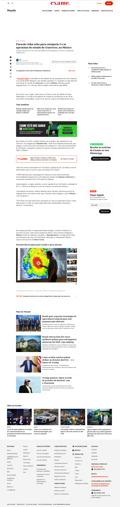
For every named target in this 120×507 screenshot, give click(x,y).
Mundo (11, 10)
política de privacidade (45, 504)
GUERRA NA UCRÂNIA (68, 11)
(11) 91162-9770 (99, 469)
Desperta (78, 464)
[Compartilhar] (76, 284)
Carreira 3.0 (78, 461)
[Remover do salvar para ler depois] (11, 77)
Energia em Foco (59, 466)
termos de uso (21, 504)
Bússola (56, 460)
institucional (11, 504)
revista (77, 450)
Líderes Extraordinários (61, 473)
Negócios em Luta (59, 476)
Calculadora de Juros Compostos (43, 475)
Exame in (78, 457)
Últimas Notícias (12, 453)
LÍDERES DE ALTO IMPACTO (12, 458)
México (45, 291)
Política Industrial (59, 479)
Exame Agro (27, 459)
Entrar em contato (97, 466)
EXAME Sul (57, 457)
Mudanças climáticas (57, 291)
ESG (8, 472)
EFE (20, 59)
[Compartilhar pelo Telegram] (11, 67)
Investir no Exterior (60, 470)
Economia (10, 468)
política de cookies (31, 504)
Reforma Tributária (60, 450)
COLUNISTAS (11, 490)
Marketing (26, 453)
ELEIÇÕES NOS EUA (107, 11)
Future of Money (28, 466)
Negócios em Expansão (61, 494)
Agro (76, 477)
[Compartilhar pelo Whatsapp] (11, 57)
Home (17, 41)
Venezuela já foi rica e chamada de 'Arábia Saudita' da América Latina (101, 69)
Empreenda (78, 480)
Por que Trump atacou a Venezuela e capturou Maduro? (101, 84)
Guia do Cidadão (42, 450)
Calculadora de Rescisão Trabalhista (43, 470)
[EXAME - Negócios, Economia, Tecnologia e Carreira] (60, 3)
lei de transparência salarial (61, 504)
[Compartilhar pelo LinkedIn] (11, 64)
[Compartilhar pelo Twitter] (11, 70)
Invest (9, 483)
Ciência (25, 469)
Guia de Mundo (47, 11)
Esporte (25, 456)
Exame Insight (11, 475)
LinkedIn (94, 453)
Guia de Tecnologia (43, 453)
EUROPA (57, 11)
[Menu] (8, 3)
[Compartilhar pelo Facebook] (11, 60)
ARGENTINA (95, 11)
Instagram (94, 456)
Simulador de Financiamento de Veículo (41, 481)
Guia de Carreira (42, 460)
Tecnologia (26, 462)
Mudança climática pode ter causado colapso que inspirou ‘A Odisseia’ (25, 111)
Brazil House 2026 (60, 453)
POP (24, 472)
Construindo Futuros (60, 463)
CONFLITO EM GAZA (83, 11)
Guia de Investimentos (44, 457)
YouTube (94, 449)
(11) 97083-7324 (99, 493)
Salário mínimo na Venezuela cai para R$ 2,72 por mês (101, 77)
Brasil (9, 462)
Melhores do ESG (59, 490)
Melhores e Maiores (60, 487)
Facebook (94, 459)
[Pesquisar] (12, 3)
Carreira (9, 465)
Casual (25, 449)
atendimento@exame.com (99, 476)
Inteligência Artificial (10, 479)
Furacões (38, 291)
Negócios (10, 487)
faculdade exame (81, 446)
